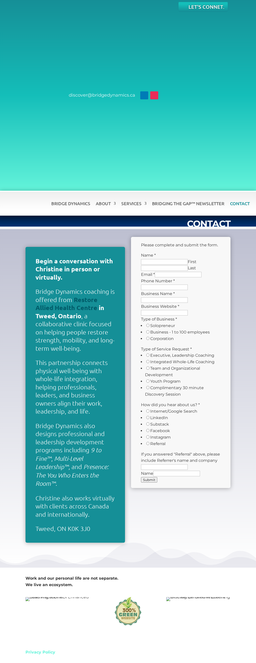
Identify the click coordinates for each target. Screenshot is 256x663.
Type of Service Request (166, 349)
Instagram (160, 437)
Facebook (160, 430)
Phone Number (158, 281)
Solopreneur (162, 325)
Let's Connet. (206, 6)
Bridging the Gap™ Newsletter (188, 203)
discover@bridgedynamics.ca (102, 95)
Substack (159, 424)
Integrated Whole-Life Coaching (182, 361)
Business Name (158, 293)
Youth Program (165, 381)
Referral (158, 443)
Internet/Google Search (173, 411)
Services (131, 203)
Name (148, 255)
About (103, 203)
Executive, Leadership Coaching (182, 355)
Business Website (160, 306)
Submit (149, 480)
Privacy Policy (40, 652)
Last (192, 268)
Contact (240, 203)
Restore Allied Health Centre (67, 304)
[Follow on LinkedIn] (144, 95)
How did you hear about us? (170, 404)
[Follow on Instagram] (154, 95)
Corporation (162, 338)
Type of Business (159, 319)
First (192, 261)
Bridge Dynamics (70, 203)
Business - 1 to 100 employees (180, 332)
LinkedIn (159, 417)
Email (148, 274)
